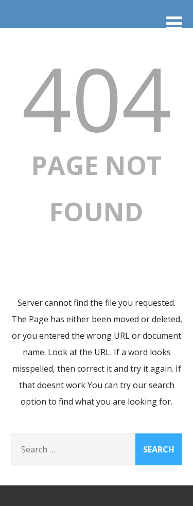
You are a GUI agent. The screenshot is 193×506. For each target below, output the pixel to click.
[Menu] (174, 23)
